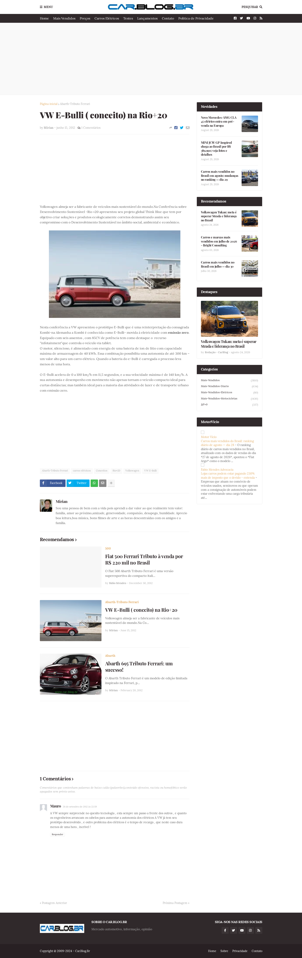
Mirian (62, 501)
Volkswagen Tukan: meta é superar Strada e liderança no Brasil (219, 216)
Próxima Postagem (175, 903)
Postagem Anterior (54, 903)
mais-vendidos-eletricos (229, 392)
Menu (48, 7)
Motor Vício (209, 437)
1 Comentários (90, 128)
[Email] (187, 128)
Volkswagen (132, 470)
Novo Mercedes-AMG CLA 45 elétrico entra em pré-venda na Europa (218, 122)
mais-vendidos (229, 380)
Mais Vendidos (64, 18)
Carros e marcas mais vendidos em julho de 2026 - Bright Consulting (219, 241)
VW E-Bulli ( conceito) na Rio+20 (141, 610)
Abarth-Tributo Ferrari (75, 104)
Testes (128, 18)
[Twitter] (181, 128)
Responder (57, 834)
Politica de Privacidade (196, 18)
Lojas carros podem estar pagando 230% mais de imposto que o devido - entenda (228, 476)
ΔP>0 (229, 404)
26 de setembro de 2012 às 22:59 (80, 806)
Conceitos (101, 470)
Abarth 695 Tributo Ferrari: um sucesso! (139, 666)
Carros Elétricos (107, 18)
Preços (85, 18)
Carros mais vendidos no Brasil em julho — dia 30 (217, 264)
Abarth (110, 656)
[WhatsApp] (94, 483)
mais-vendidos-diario (229, 386)
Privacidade (240, 951)
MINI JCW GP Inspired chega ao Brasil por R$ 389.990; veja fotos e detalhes (216, 149)
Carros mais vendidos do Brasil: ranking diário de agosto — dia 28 (227, 443)
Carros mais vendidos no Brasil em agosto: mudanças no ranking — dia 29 (219, 176)
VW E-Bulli (150, 470)
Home (44, 18)
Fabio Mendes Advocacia (217, 470)
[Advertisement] (151, 58)
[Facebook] (176, 128)
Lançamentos (147, 18)
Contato (168, 18)
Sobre (224, 951)
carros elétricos (82, 470)
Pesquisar (250, 7)
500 (108, 548)
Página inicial (49, 104)
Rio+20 (116, 470)
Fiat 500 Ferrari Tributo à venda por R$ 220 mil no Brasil (144, 559)
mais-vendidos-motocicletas (229, 398)
